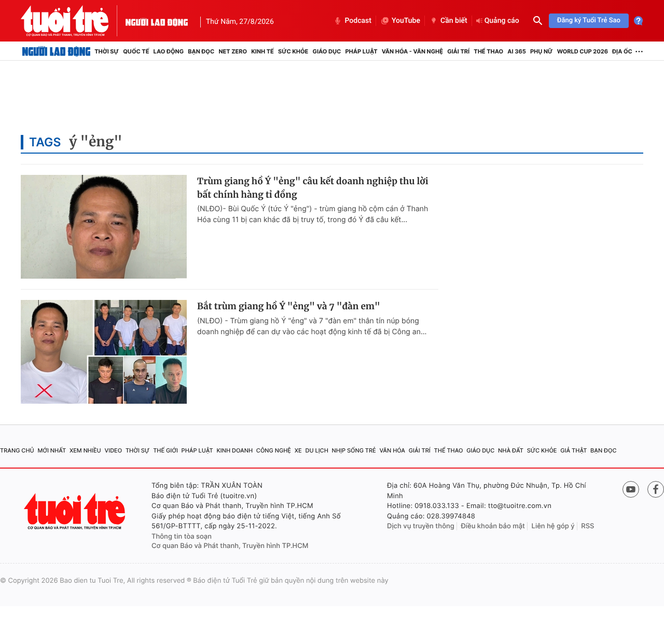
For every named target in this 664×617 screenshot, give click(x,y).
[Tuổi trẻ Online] (76, 511)
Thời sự (106, 51)
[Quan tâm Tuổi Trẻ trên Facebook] (655, 489)
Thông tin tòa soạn (181, 536)
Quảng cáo (502, 21)
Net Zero (232, 51)
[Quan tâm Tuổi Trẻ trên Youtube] (630, 489)
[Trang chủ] (56, 51)
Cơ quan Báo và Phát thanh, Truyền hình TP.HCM (230, 546)
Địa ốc (622, 51)
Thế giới (165, 450)
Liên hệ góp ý (553, 526)
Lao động (169, 51)
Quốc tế (136, 51)
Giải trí (458, 51)
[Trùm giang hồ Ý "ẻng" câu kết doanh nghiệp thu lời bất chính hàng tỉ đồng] (104, 227)
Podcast (357, 21)
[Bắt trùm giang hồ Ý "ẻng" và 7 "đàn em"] (104, 352)
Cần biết (453, 21)
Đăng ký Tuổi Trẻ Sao (588, 20)
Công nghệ (273, 450)
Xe (298, 450)
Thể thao (488, 51)
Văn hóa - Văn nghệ (412, 51)
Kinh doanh (234, 450)
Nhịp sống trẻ (354, 450)
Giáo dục (327, 51)
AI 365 (516, 51)
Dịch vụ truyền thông (420, 526)
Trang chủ (17, 450)
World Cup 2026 (582, 51)
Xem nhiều (85, 450)
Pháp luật (361, 51)
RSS (587, 526)
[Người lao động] (157, 20)
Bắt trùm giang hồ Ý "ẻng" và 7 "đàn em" (288, 306)
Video (113, 450)
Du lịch (316, 450)
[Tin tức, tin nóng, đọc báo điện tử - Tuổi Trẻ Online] (73, 20)
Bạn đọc (201, 51)
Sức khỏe (293, 51)
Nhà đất (510, 450)
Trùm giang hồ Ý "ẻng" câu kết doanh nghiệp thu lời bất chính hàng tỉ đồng (312, 187)
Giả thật (573, 450)
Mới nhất (51, 450)
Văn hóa (392, 450)
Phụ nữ (541, 51)
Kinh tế (262, 51)
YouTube (406, 21)
